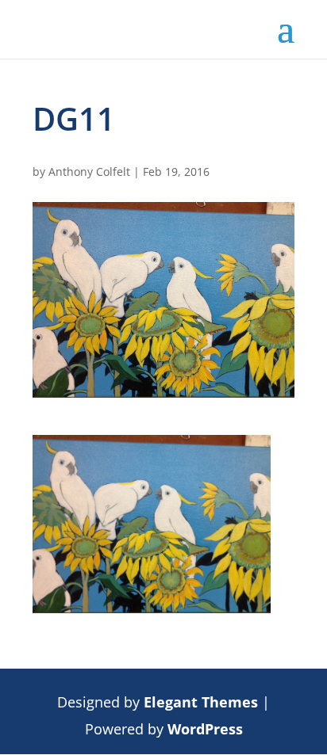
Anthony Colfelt (89, 171)
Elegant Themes (201, 701)
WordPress (205, 728)
